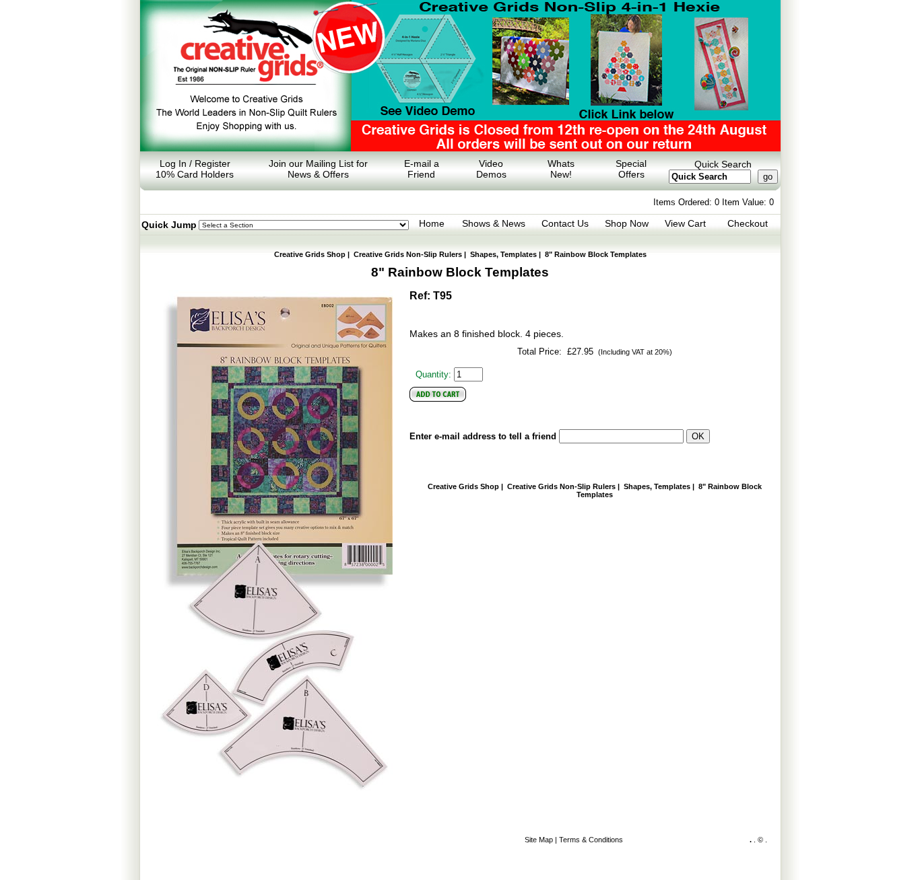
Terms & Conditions (591, 840)
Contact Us (565, 223)
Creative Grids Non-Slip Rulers (408, 254)
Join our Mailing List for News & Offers (318, 169)
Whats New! (561, 169)
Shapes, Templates (503, 254)
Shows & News (493, 223)
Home (432, 223)
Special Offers (631, 169)
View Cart (685, 223)
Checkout (747, 223)
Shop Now (627, 223)
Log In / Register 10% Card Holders (195, 169)
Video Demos (491, 169)
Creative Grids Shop (310, 254)
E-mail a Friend (421, 169)
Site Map (539, 840)
